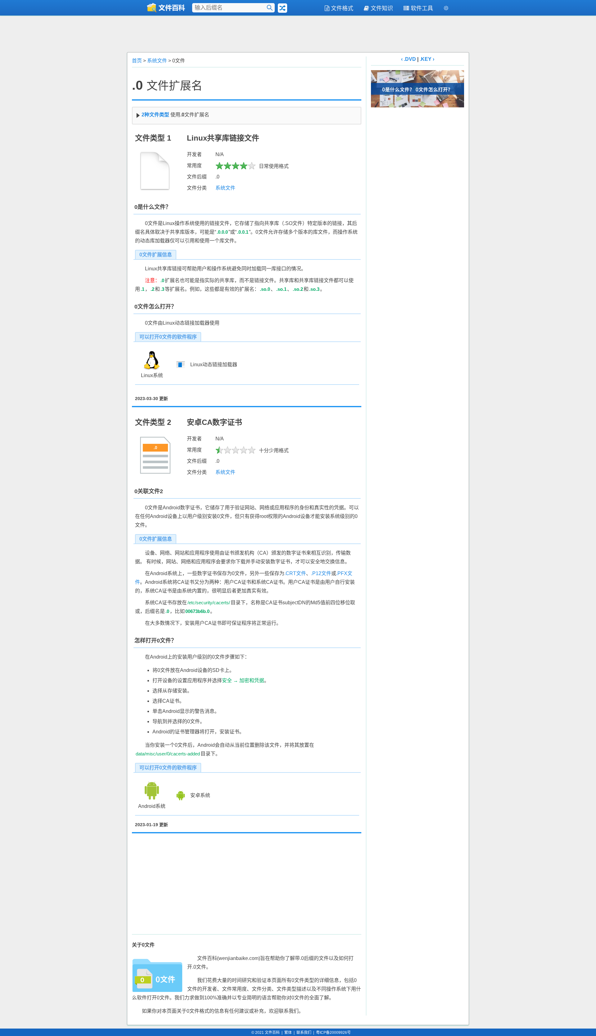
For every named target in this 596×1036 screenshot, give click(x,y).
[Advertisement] (298, 33)
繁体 (288, 1032)
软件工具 (422, 8)
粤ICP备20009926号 (333, 1032)
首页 (137, 60)
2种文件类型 (155, 114)
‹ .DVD (408, 59)
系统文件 (157, 60)
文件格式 (342, 8)
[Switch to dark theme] (446, 9)
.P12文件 (321, 573)
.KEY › (427, 59)
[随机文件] (282, 8)
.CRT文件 (295, 573)
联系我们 (303, 1032)
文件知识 (382, 8)
